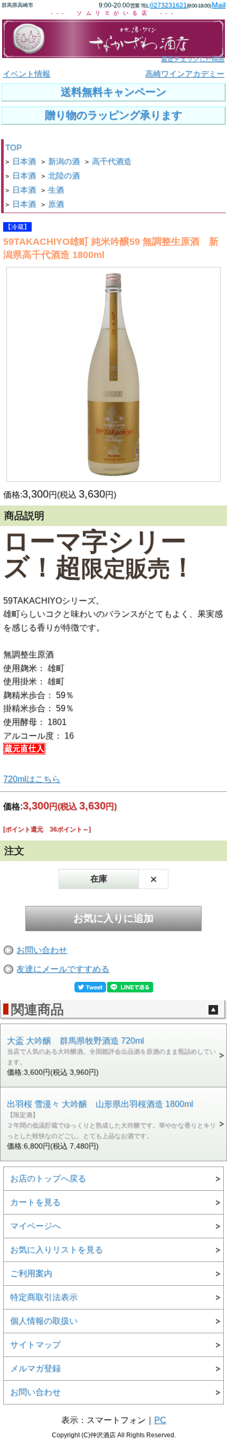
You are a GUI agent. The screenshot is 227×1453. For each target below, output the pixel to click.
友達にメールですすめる (62, 968)
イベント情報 (26, 74)
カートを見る (35, 1202)
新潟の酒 (64, 161)
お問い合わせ (41, 949)
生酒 (56, 190)
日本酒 (24, 161)
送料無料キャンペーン (113, 92)
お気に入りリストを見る (56, 1249)
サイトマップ (35, 1344)
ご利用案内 (31, 1273)
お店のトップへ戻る (48, 1178)
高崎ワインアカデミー (184, 74)
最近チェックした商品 (192, 59)
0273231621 (168, 5)
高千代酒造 (111, 161)
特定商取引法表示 (44, 1297)
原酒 (56, 204)
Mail (218, 5)
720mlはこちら (31, 779)
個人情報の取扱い (44, 1320)
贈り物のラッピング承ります (113, 115)
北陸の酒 (64, 175)
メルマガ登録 (35, 1368)
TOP (13, 148)
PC (160, 1420)
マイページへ (35, 1225)
